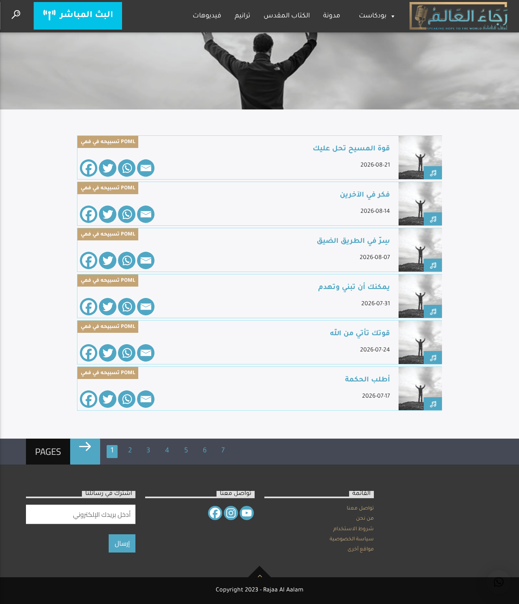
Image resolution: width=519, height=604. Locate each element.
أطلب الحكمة (367, 380)
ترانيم (242, 16)
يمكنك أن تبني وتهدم (354, 288)
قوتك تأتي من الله (360, 334)
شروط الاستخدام (353, 529)
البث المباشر (85, 15)
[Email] (145, 168)
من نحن (365, 519)
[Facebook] (88, 168)
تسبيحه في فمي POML (108, 142)
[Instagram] (231, 513)
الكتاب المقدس (287, 16)
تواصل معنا (360, 509)
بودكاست (372, 16)
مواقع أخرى (360, 550)
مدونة (331, 16)
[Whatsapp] (126, 168)
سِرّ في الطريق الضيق (353, 242)
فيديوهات (207, 16)
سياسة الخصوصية (352, 539)
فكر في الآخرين (365, 195)
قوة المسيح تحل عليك (351, 149)
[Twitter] (107, 168)
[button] (499, 582)
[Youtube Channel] (247, 513)
